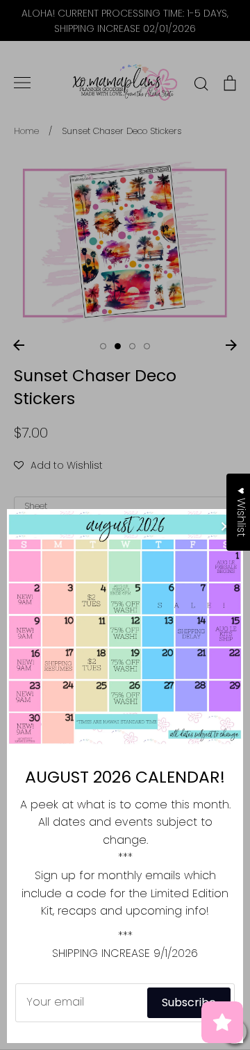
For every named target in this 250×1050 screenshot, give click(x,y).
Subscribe (189, 1002)
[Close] (225, 526)
